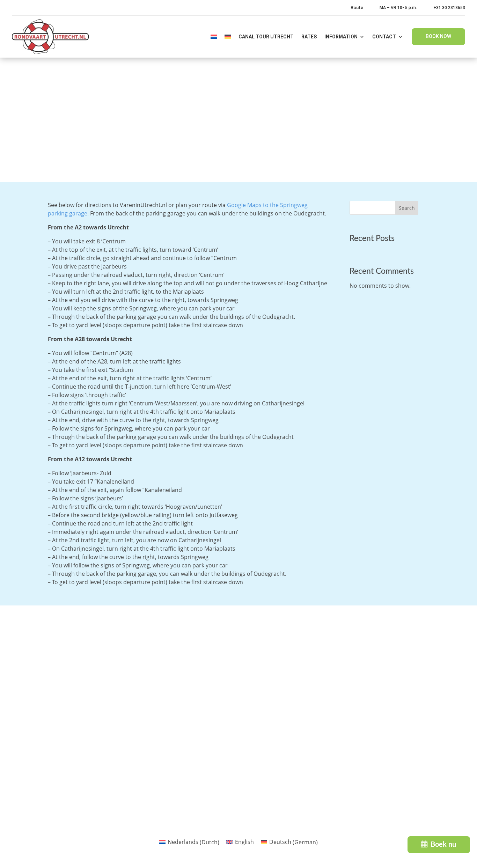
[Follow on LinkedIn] (427, 822)
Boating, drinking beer (279, 759)
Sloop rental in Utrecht (280, 689)
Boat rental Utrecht (275, 703)
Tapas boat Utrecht (275, 731)
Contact (384, 36)
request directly (182, 749)
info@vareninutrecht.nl (65, 701)
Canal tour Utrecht (266, 36)
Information (341, 36)
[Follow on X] (413, 822)
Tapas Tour (264, 661)
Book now (438, 36)
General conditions (182, 731)
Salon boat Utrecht (275, 745)
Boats (164, 675)
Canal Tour (264, 675)
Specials (167, 689)
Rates (309, 36)
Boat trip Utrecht (272, 717)
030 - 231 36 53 (56, 685)
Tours (164, 647)
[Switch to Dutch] (214, 36)
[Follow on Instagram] (442, 822)
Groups (167, 661)
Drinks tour (265, 647)
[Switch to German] (228, 36)
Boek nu (443, 844)
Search (407, 208)
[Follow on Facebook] (398, 822)
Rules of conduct (179, 717)
